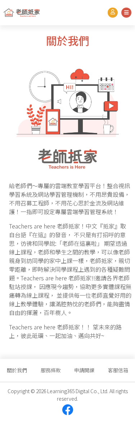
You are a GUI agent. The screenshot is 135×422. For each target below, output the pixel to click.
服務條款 (51, 370)
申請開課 (84, 370)
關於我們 (17, 370)
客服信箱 (118, 370)
